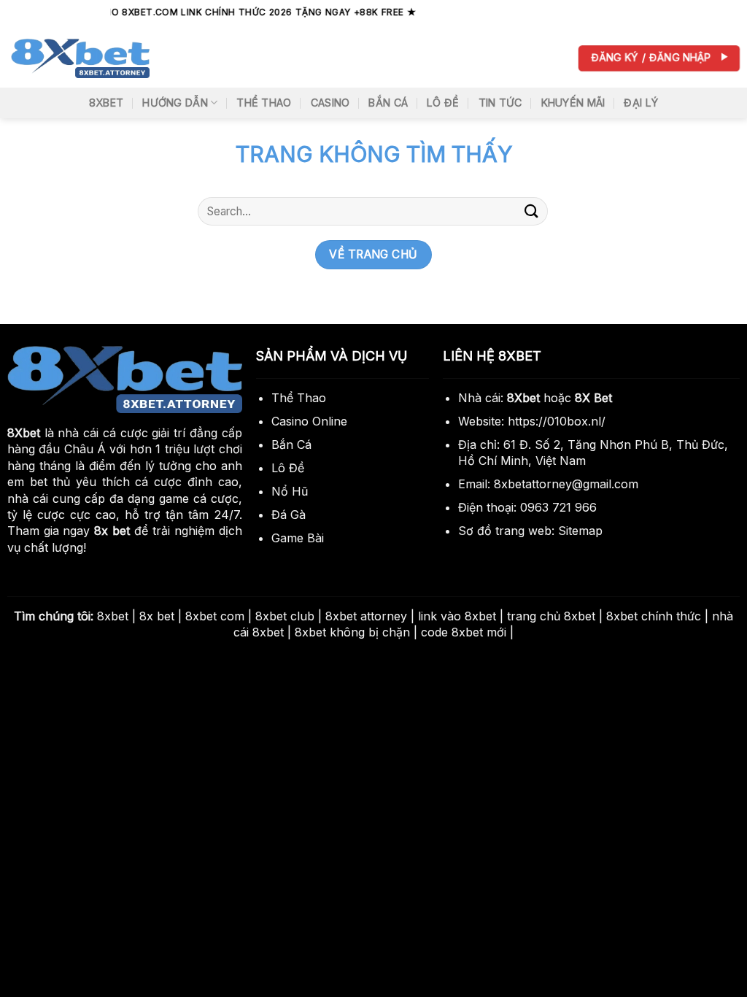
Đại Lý (641, 102)
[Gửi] (531, 211)
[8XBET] (80, 58)
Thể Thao (263, 102)
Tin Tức (500, 102)
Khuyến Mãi (573, 102)
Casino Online (309, 421)
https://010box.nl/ (556, 421)
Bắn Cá (388, 102)
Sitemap (580, 530)
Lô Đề (443, 102)
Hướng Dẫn (175, 102)
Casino (330, 102)
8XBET (106, 102)
